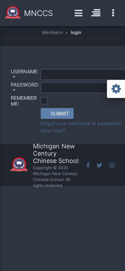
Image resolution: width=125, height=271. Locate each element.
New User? (53, 130)
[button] (57, 113)
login (76, 32)
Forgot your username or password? (81, 123)
